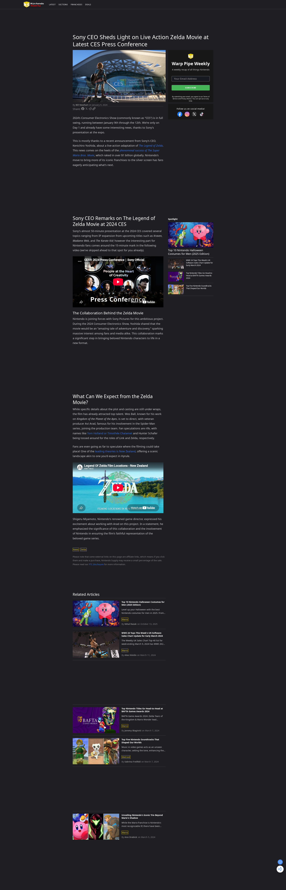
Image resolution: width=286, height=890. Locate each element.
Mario (125, 619)
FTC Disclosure (96, 564)
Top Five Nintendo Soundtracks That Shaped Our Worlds (140, 741)
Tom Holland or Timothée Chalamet (109, 433)
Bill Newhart (82, 104)
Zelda (83, 549)
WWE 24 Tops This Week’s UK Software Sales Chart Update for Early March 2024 (142, 634)
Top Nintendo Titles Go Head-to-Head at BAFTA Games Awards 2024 (142, 710)
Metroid (126, 757)
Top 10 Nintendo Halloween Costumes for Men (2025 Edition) (143, 603)
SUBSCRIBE (190, 87)
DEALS (88, 4)
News (76, 549)
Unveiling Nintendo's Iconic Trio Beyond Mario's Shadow (142, 816)
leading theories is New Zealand (115, 451)
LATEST (52, 4)
